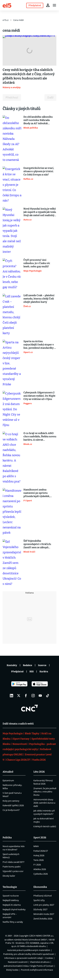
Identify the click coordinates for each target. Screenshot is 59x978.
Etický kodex (12, 969)
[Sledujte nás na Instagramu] (33, 695)
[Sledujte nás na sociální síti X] (18, 695)
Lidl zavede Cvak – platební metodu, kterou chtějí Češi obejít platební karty (38, 298)
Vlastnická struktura (39, 961)
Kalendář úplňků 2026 (13, 805)
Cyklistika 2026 (40, 873)
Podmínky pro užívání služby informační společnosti (28, 954)
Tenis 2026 (38, 860)
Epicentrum (8, 780)
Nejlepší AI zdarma (12, 904)
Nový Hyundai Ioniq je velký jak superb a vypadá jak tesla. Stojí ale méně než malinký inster (39, 212)
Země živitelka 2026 (42, 918)
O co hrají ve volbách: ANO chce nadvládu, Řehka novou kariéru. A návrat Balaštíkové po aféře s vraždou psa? (39, 436)
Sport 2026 (39, 837)
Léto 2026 (39, 771)
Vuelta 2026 (39, 759)
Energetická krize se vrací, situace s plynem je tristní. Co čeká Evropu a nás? (38, 171)
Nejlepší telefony (11, 900)
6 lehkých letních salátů (44, 826)
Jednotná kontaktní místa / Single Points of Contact (28, 965)
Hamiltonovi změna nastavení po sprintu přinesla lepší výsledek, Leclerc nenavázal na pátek (38, 493)
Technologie (10, 886)
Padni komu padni (11, 866)
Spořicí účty (39, 900)
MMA (36, 846)
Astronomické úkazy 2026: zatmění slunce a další (44, 803)
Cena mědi (18, 20)
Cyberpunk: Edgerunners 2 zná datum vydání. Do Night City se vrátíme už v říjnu (39, 396)
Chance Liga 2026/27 (18, 759)
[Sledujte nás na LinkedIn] (11, 695)
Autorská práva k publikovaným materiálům (28, 950)
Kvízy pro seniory (11, 800)
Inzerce (42, 665)
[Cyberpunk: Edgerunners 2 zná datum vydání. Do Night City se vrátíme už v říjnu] (12, 409)
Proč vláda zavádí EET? (13, 862)
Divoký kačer (9, 875)
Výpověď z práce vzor (13, 871)
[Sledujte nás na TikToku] (47, 695)
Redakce (27, 665)
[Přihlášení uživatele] (48, 5)
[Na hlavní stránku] (7, 5)
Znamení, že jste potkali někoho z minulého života (44, 791)
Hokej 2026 (38, 855)
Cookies (49, 958)
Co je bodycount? (11, 809)
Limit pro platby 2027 (43, 904)
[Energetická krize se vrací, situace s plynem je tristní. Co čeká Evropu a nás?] (12, 184)
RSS (32, 671)
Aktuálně (8, 771)
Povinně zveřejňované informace (37, 969)
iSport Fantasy (20, 738)
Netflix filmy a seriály (13, 921)
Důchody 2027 (40, 909)
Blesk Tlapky (32, 733)
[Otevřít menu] (54, 5)
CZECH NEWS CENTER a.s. (41, 935)
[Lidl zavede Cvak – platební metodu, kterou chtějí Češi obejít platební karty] (12, 315)
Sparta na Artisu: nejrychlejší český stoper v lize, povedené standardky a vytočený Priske (39, 345)
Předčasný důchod (42, 895)
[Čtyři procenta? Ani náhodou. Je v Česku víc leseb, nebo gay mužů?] (12, 274)
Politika (7, 837)
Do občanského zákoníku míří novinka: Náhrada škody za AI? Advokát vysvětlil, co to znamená (38, 120)
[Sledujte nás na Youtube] (40, 695)
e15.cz (6, 20)
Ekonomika (40, 886)
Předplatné (17, 671)
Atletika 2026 (39, 869)
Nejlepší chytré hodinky (14, 909)
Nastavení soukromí (18, 961)
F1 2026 (37, 864)
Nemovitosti (19, 744)
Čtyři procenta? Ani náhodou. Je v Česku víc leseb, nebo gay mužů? (36, 263)
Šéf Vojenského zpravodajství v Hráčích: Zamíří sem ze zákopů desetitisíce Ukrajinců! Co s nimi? (39, 544)
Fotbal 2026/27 (40, 850)
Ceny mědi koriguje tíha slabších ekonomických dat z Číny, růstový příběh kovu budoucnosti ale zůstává (29, 76)
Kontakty (12, 665)
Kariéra (43, 671)
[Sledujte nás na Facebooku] (26, 695)
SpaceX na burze (11, 895)
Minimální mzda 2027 (43, 914)
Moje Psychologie (13, 733)
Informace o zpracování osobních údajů (23, 958)
